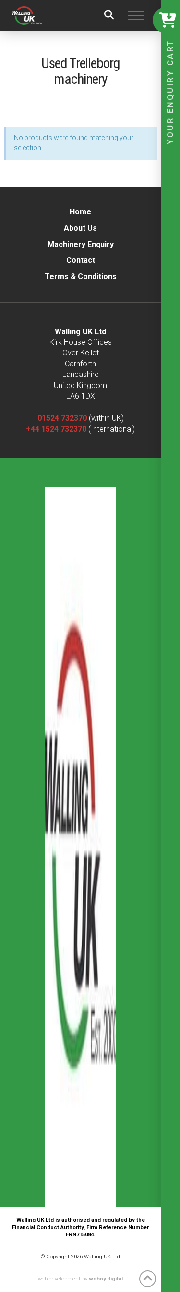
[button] (109, 15)
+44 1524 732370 (56, 429)
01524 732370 (62, 418)
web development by (80, 1279)
